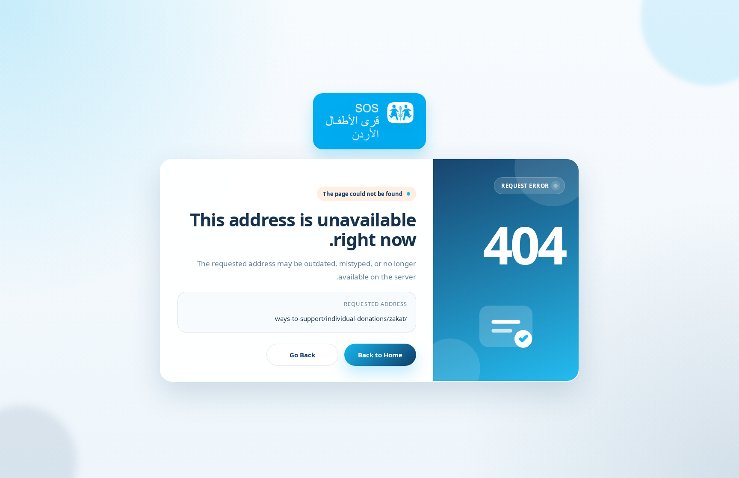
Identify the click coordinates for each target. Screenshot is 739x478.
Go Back (302, 354)
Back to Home (380, 354)
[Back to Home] (369, 121)
